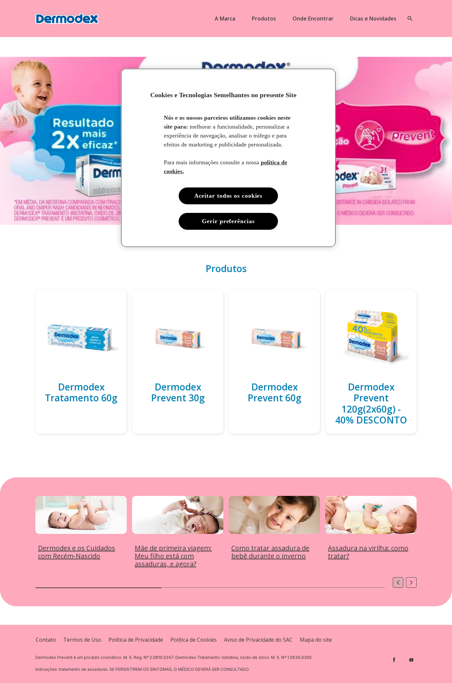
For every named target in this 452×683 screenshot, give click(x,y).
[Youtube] (411, 660)
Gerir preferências (228, 221)
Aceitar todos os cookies (228, 195)
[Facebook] (394, 660)
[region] (228, 158)
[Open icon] (410, 18)
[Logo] (67, 18)
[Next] (411, 582)
